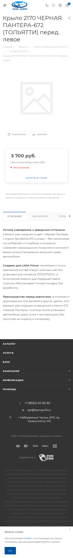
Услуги (8, 352)
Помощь (9, 389)
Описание (14, 216)
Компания (11, 371)
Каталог (9, 343)
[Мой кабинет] (60, 5)
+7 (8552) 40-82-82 (37, 403)
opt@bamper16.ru (39, 410)
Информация (13, 380)
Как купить (40, 216)
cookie (28, 538)
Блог (6, 362)
